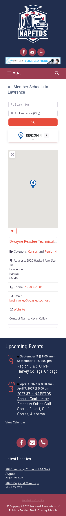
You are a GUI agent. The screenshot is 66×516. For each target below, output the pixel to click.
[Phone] (41, 52)
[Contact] (32, 52)
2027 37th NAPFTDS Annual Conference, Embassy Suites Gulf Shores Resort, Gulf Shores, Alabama (34, 403)
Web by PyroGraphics (33, 500)
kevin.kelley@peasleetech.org (29, 300)
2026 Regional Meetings (22, 483)
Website (19, 309)
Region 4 (34, 135)
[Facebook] (23, 52)
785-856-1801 (33, 287)
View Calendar (15, 422)
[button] (33, 184)
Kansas (33, 251)
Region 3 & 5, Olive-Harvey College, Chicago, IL (37, 371)
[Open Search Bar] (56, 73)
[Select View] (12, 231)
